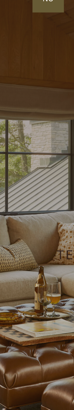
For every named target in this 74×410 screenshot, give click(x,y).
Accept (37, 395)
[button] (71, 380)
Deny (37, 400)
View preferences (37, 405)
